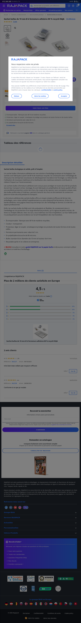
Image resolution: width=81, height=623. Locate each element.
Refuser (16, 96)
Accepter (64, 96)
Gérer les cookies (40, 96)
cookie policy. (58, 90)
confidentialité (46, 90)
